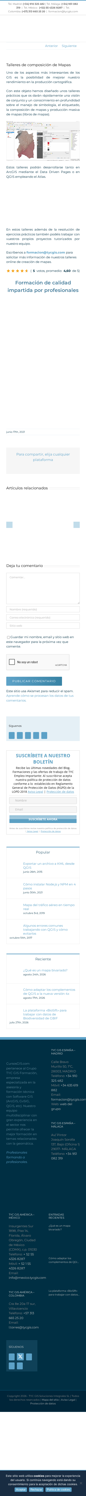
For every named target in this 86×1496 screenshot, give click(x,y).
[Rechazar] (81, 1483)
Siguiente (69, 46)
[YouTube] (28, 735)
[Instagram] (36, 735)
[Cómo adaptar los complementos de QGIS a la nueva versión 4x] (15, 990)
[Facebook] (12, 735)
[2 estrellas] (13, 271)
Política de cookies (58, 1489)
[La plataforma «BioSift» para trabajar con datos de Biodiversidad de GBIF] (15, 1010)
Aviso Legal (35, 792)
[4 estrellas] (22, 271)
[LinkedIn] (44, 735)
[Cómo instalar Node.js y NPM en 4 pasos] (15, 884)
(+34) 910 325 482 (34, 3)
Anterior (51, 46)
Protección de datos (60, 792)
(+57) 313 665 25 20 (33, 11)
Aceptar (20, 1489)
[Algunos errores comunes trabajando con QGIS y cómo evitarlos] (15, 926)
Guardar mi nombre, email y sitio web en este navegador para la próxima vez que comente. (40, 641)
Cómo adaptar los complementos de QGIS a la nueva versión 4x (49, 992)
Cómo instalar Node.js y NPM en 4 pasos (49, 886)
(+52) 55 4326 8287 (50, 7)
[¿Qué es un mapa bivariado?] (15, 970)
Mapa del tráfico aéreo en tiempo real (49, 907)
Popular (43, 852)
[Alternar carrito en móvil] (70, 35)
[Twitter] (20, 735)
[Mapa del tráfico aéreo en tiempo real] (15, 905)
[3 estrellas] (17, 271)
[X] (20, 1356)
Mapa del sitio (50, 1399)
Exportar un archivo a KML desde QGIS (49, 866)
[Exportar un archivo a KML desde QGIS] (15, 864)
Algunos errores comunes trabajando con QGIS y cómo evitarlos (45, 929)
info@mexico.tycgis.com (27, 1278)
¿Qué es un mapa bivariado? (45, 970)
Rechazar (36, 1489)
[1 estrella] (8, 271)
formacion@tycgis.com (63, 11)
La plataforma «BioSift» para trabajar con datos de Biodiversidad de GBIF (45, 1014)
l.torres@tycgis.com (24, 1327)
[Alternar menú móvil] (78, 35)
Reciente (43, 959)
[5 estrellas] (27, 271)
